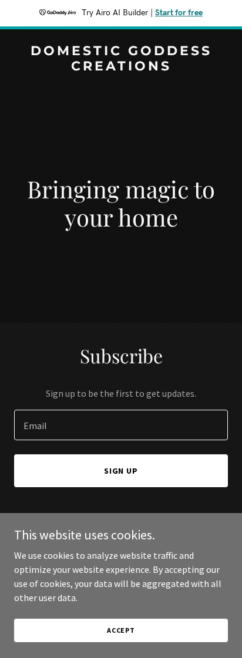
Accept (121, 630)
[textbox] (121, 425)
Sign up (121, 470)
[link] (121, 67)
